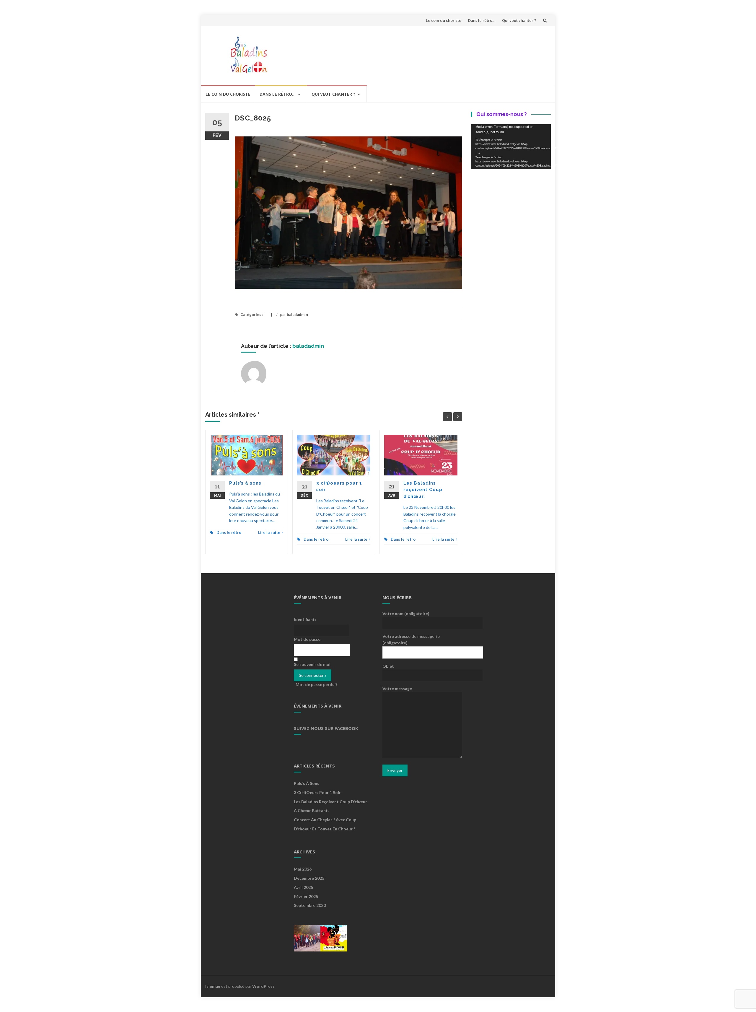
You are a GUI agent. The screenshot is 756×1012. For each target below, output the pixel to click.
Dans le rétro (228, 532)
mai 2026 (303, 868)
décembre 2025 (309, 878)
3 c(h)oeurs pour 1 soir (317, 792)
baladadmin (297, 314)
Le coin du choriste (443, 20)
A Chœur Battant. (311, 810)
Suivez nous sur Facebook (326, 728)
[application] (511, 146)
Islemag (212, 986)
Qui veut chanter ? (519, 20)
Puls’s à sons (245, 483)
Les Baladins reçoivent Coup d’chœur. (422, 489)
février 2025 (306, 896)
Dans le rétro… (481, 20)
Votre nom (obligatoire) (405, 613)
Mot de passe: (308, 639)
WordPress (263, 986)
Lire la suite (269, 532)
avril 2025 (303, 887)
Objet (388, 666)
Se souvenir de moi (312, 664)
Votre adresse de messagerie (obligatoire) (411, 639)
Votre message (397, 688)
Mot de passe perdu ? (316, 684)
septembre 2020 (310, 905)
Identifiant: (305, 619)
